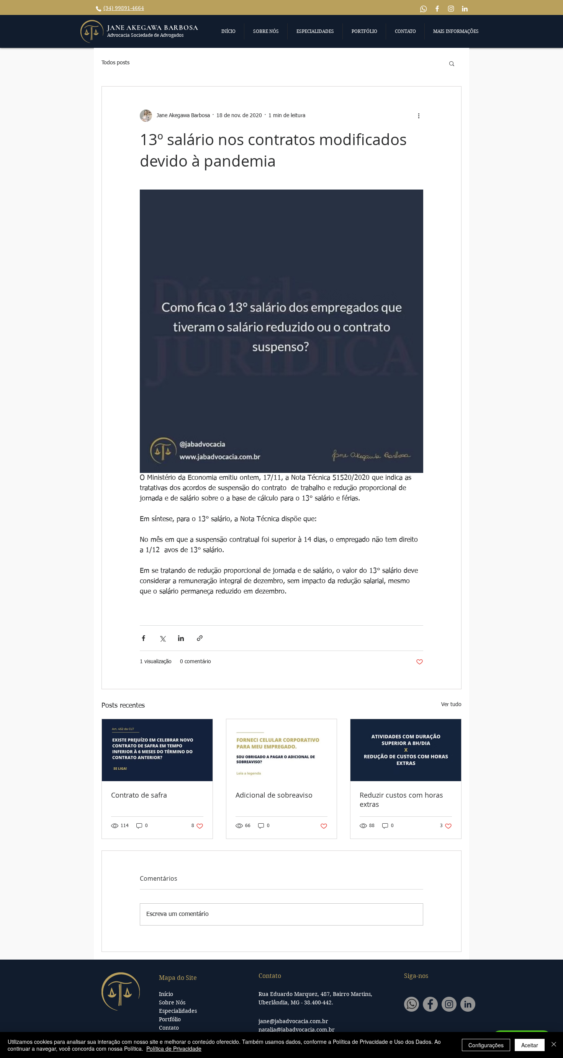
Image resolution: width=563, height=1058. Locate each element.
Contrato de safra (139, 795)
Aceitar (529, 1045)
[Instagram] (449, 1004)
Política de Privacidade (173, 1048)
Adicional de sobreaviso (274, 795)
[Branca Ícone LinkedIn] (465, 9)
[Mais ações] (418, 115)
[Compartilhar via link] (199, 638)
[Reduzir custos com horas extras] (405, 750)
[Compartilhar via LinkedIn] (181, 638)
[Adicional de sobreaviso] (281, 750)
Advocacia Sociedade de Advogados (145, 35)
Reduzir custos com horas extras (401, 799)
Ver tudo (451, 704)
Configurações (486, 1045)
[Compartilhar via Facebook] (143, 638)
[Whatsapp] (423, 9)
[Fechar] (553, 1045)
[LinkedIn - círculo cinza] (467, 1004)
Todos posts (115, 62)
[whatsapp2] (411, 1004)
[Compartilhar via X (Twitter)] (162, 638)
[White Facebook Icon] (437, 9)
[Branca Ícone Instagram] (451, 9)
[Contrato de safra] (157, 750)
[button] (228, 31)
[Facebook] (430, 1004)
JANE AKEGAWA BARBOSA (152, 27)
